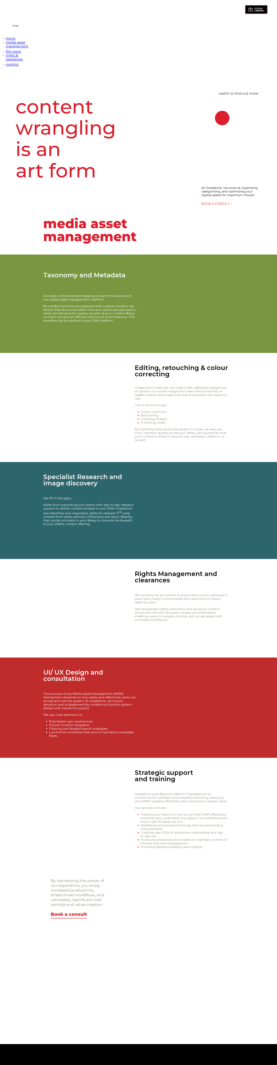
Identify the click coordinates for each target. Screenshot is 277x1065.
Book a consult (69, 914)
